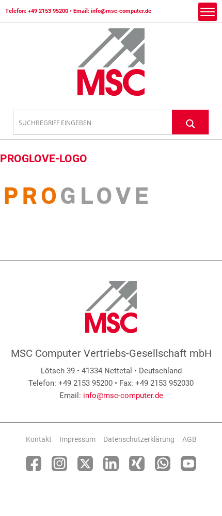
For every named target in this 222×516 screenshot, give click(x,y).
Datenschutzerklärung (139, 439)
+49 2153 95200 (48, 11)
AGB (189, 439)
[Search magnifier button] (190, 121)
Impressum (77, 439)
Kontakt (39, 439)
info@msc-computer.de (121, 11)
